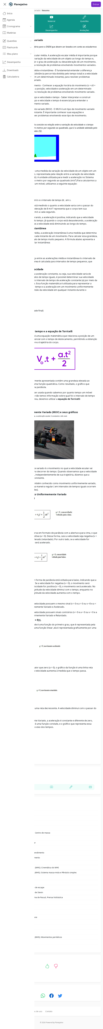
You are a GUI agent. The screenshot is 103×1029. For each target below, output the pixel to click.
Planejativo (59, 1022)
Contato (48, 1011)
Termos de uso (35, 1011)
